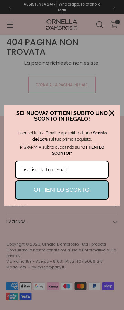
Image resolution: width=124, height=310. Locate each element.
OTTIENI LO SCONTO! (62, 190)
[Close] (111, 113)
